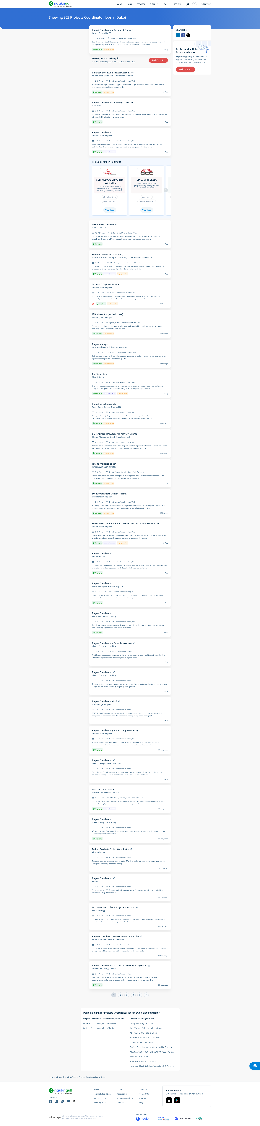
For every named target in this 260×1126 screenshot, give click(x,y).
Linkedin (178, 35)
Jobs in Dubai (71, 1077)
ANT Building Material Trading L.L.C (107, 586)
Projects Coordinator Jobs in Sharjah (99, 1028)
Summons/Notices (125, 1098)
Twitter (188, 35)
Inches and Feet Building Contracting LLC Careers (151, 1066)
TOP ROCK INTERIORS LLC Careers (145, 1037)
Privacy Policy (100, 1098)
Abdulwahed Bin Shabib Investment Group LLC (113, 76)
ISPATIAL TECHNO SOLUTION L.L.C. (107, 792)
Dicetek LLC (97, 105)
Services (141, 4)
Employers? (206, 4)
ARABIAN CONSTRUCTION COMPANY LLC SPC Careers (153, 1052)
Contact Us (144, 1094)
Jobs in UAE (60, 1077)
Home (51, 1077)
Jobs (130, 4)
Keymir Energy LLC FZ (101, 33)
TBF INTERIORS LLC (100, 556)
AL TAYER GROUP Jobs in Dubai (143, 1033)
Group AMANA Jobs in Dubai (142, 1023)
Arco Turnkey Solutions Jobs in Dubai (146, 1028)
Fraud (119, 1089)
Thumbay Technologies (102, 317)
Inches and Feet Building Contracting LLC (110, 347)
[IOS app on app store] (169, 1100)
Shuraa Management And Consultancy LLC (111, 437)
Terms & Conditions (102, 1094)
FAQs (141, 1102)
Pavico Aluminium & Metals (104, 467)
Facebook (183, 35)
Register (177, 4)
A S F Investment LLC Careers (142, 1061)
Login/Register (158, 60)
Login (165, 4)
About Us (143, 1089)
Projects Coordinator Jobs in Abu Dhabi (100, 1023)
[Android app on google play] (177, 1100)
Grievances (121, 1102)
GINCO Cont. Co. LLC (101, 227)
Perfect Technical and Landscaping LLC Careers (151, 1047)
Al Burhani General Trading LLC (106, 616)
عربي (119, 4)
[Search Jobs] (188, 4)
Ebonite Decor (98, 377)
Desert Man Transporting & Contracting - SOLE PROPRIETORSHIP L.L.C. (123, 257)
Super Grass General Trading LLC (106, 407)
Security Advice (101, 1102)
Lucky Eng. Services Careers (142, 1042)
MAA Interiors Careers (140, 1056)
